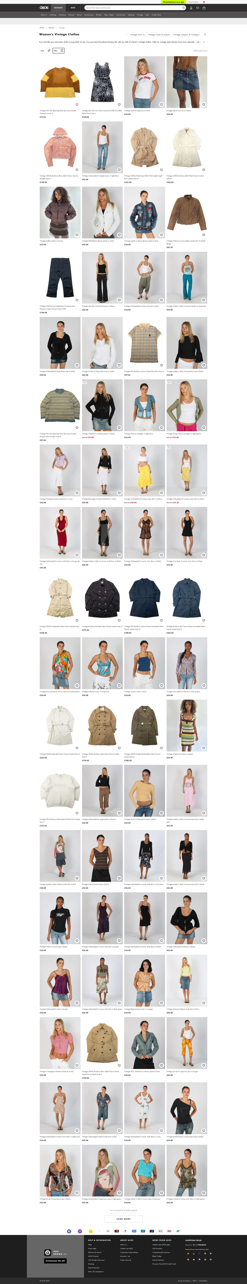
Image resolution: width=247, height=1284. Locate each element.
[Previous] (127, 35)
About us (123, 1244)
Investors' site (125, 1256)
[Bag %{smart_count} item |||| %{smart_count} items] (204, 8)
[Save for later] (77, 104)
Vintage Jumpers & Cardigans (186, 34)
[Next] (205, 35)
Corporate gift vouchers (161, 1252)
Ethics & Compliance (96, 1271)
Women (52, 27)
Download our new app (173, 2)
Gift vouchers (157, 1248)
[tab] (44, 15)
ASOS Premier (93, 1256)
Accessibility (203, 1281)
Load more (124, 1219)
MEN (73, 8)
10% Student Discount (96, 1260)
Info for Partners (158, 1260)
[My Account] (191, 8)
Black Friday (156, 1256)
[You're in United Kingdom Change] (204, 2)
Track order (92, 1248)
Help (90, 1244)
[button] (188, 1253)
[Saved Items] (197, 8)
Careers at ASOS (126, 1248)
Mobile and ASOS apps (161, 1244)
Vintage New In (137, 34)
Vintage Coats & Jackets (159, 34)
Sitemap (91, 1264)
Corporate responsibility (129, 1252)
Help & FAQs (193, 2)
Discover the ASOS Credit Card (164, 1264)
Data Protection (93, 1268)
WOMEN (58, 8)
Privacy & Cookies (184, 1281)
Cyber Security (125, 1260)
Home (42, 27)
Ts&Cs (195, 1281)
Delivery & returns (95, 1252)
